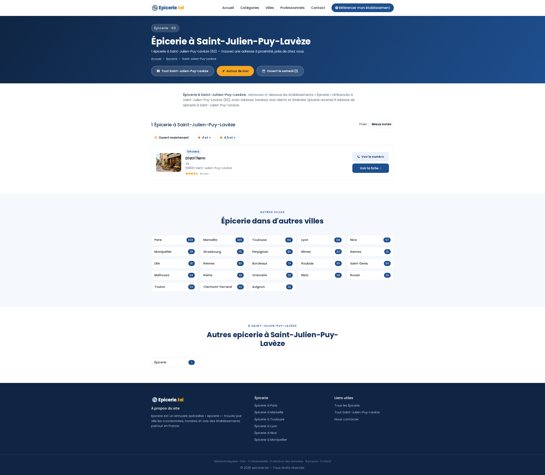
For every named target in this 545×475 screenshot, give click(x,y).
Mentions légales (226, 461)
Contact (318, 8)
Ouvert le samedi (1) (282, 71)
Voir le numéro (372, 157)
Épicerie (171, 59)
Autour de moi (237, 71)
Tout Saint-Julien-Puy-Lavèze (184, 71)
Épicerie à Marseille (269, 412)
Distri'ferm (195, 158)
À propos (311, 461)
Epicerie (171, 7)
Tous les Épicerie (347, 405)
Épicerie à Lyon (266, 426)
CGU (243, 461)
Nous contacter (346, 419)
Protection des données (286, 461)
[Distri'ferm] (168, 162)
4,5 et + (229, 137)
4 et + (206, 137)
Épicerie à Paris (266, 405)
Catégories (249, 8)
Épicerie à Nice (266, 433)
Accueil (228, 8)
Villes (269, 8)
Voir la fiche (369, 168)
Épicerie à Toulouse (269, 419)
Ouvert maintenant (174, 137)
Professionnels (292, 8)
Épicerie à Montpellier (271, 440)
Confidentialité (258, 461)
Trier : (364, 124)
